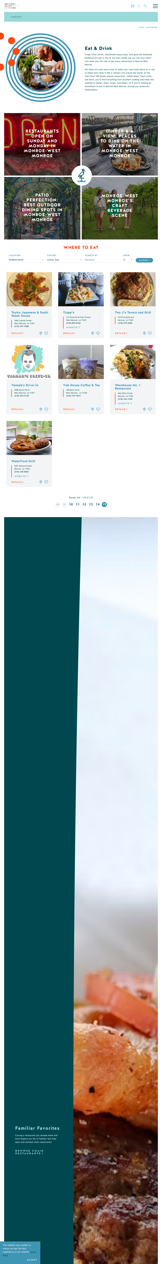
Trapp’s (68, 312)
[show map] (41, 333)
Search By (91, 256)
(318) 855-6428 (73, 323)
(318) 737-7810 (73, 396)
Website (72, 327)
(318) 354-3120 (21, 396)
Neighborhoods (16, 260)
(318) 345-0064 (21, 472)
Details (17, 333)
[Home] (12, 6)
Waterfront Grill (23, 461)
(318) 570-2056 (125, 323)
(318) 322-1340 (125, 399)
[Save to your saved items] (46, 333)
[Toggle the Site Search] (145, 6)
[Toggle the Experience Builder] (132, 6)
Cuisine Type (53, 260)
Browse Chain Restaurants (29, 1152)
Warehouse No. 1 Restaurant (127, 386)
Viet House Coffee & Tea (81, 385)
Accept (32, 1260)
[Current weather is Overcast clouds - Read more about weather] (139, 6)
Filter (143, 260)
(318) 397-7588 (21, 326)
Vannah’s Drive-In (24, 385)
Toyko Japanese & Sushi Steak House (29, 314)
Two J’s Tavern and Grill (133, 312)
